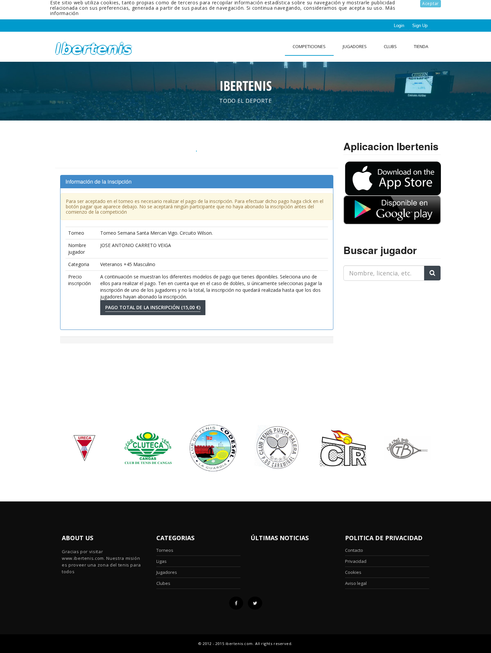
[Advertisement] (385, 328)
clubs (390, 46)
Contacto (354, 550)
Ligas (161, 561)
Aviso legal (356, 583)
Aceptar (430, 3)
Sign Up (420, 25)
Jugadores (355, 46)
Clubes (163, 583)
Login (399, 25)
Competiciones (309, 46)
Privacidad (355, 561)
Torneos (164, 550)
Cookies (353, 572)
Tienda (421, 46)
